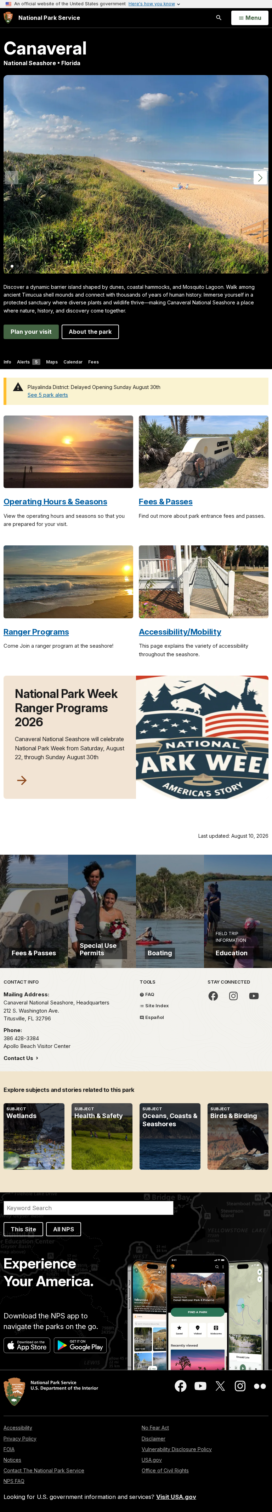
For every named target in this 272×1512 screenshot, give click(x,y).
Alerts (27, 362)
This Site (23, 1229)
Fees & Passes (166, 501)
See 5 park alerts (48, 395)
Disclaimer (153, 1439)
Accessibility (18, 1428)
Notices (12, 1460)
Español (154, 1017)
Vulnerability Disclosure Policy (177, 1449)
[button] (260, 177)
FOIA (9, 1449)
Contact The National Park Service (44, 1470)
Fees (93, 362)
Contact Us (19, 1058)
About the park (90, 331)
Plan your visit (31, 331)
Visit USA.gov (176, 1496)
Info (7, 362)
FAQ (149, 994)
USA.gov (152, 1460)
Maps (52, 362)
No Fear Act (155, 1428)
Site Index (156, 1005)
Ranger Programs (36, 631)
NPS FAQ (14, 1481)
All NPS (63, 1229)
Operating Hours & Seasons (55, 501)
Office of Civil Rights (165, 1470)
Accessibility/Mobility (180, 631)
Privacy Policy (20, 1439)
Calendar (73, 362)
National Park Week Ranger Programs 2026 (66, 708)
